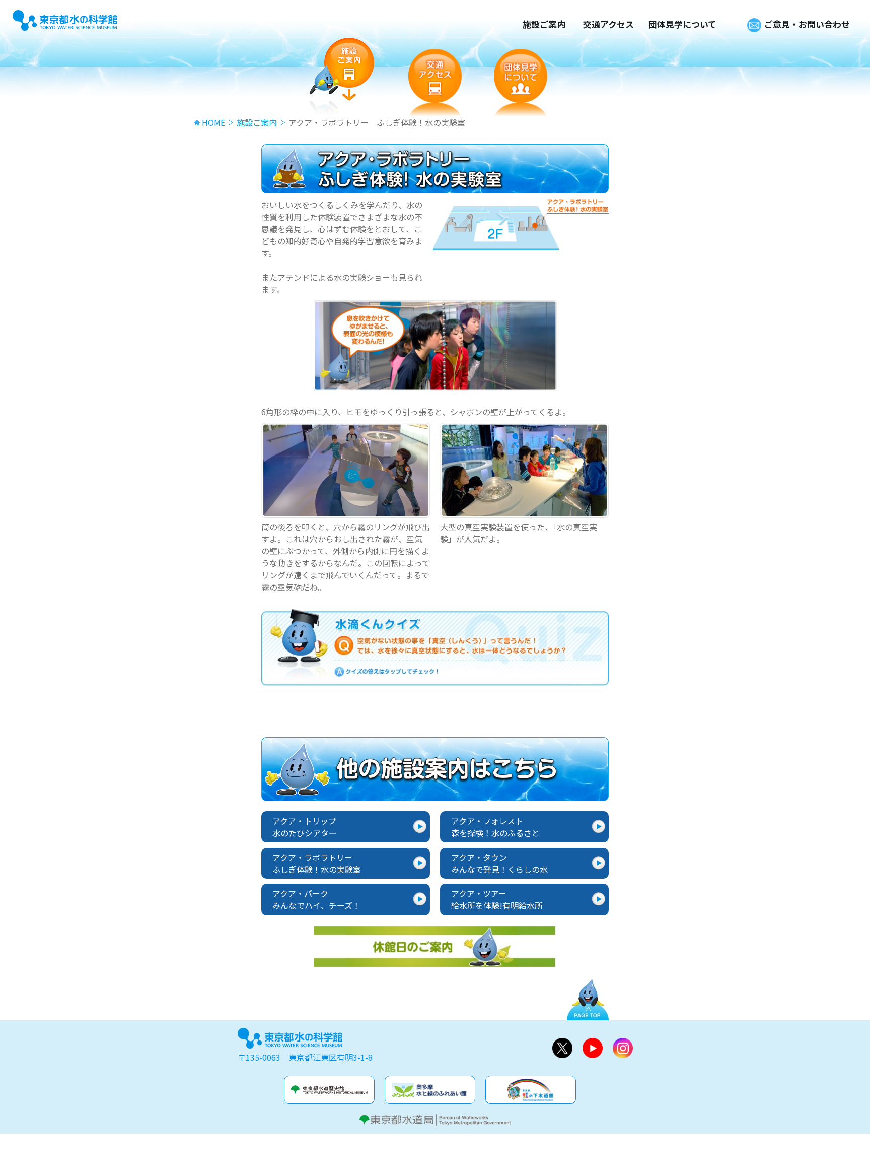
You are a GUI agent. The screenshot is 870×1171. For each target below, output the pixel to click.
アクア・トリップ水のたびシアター (304, 827)
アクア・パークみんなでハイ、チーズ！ (316, 899)
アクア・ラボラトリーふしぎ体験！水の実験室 (316, 863)
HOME (213, 122)
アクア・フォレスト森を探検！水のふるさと (495, 827)
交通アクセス (608, 24)
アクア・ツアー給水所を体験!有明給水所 (497, 899)
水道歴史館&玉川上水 (329, 1090)
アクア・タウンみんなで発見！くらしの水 (499, 863)
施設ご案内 (544, 24)
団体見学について (682, 24)
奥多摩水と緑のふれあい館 (430, 1090)
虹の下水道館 (530, 1090)
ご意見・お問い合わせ (807, 24)
